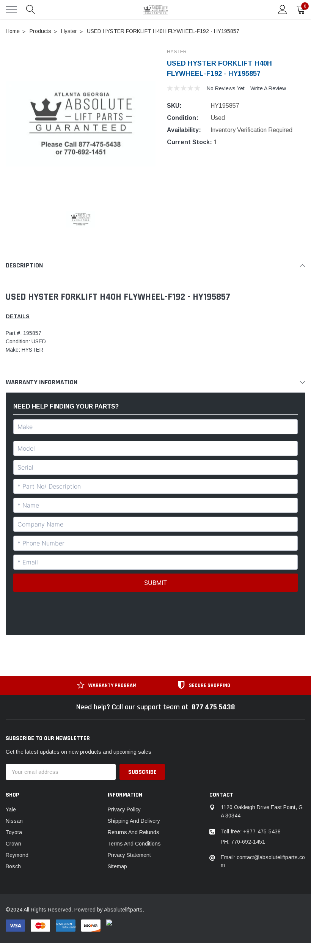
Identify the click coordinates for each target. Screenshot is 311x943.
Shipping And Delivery (134, 821)
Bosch (13, 866)
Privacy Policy (124, 809)
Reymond (17, 855)
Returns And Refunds (133, 832)
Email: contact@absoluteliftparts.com (263, 861)
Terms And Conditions (134, 844)
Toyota (14, 832)
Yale (11, 809)
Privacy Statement (129, 855)
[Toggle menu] (11, 10)
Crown (13, 844)
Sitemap (117, 866)
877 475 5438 (213, 707)
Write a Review (268, 88)
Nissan (14, 821)
